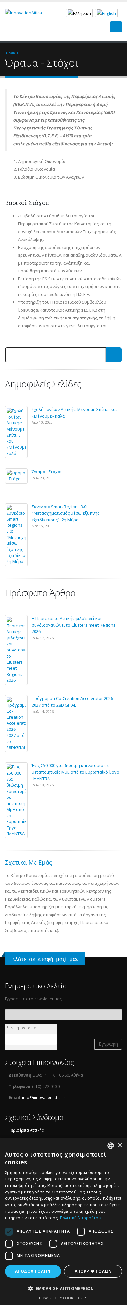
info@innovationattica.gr (44, 1097)
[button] (63, 1288)
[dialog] (63, 1221)
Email (7, 1012)
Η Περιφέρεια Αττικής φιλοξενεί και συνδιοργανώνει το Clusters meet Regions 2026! (74, 624)
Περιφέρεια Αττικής (26, 1130)
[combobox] (110, 1145)
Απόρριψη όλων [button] (93, 1271)
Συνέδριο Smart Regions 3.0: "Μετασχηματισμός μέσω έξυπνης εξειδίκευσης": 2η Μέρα (65, 513)
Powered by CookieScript (63, 1298)
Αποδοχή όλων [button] (33, 1271)
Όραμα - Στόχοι (47, 471)
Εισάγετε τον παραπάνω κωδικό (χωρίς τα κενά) (33, 1037)
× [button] (119, 1145)
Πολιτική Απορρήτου (80, 1218)
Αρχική (12, 52)
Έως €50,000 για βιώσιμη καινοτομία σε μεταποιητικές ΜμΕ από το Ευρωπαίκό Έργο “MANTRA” (75, 772)
